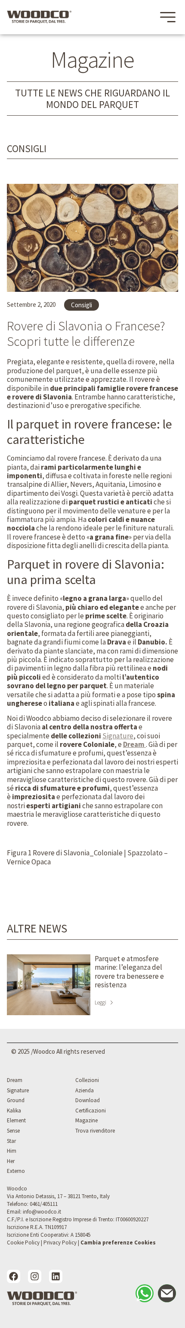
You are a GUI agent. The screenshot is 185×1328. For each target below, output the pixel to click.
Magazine (86, 1120)
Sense (13, 1130)
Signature (117, 735)
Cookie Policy (23, 1242)
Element (16, 1120)
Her (11, 1161)
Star (11, 1141)
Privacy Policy (60, 1242)
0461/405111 (44, 1204)
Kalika (14, 1110)
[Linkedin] (55, 1276)
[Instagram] (34, 1276)
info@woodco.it (42, 1211)
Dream (14, 1080)
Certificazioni (90, 1110)
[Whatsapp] (145, 1293)
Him (11, 1150)
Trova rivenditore (95, 1130)
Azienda (84, 1090)
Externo (16, 1171)
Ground (16, 1100)
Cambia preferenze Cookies (118, 1242)
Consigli (26, 148)
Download (87, 1100)
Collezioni (87, 1080)
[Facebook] (13, 1276)
